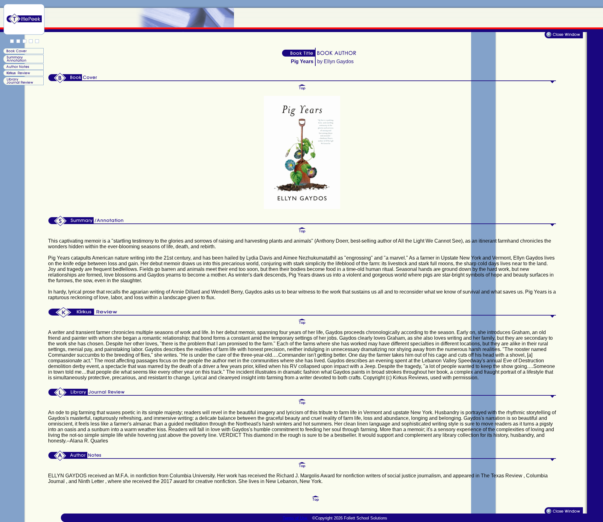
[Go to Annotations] (23, 61)
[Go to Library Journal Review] (23, 83)
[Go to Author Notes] (23, 68)
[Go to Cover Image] (23, 52)
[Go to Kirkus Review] (23, 74)
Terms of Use (295, 518)
